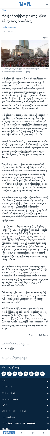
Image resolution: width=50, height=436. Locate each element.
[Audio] (32, 433)
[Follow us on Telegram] (26, 374)
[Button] (45, 37)
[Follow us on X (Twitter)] (9, 374)
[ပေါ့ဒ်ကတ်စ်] (36, 374)
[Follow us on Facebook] (3, 374)
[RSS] (31, 374)
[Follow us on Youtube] (14, 374)
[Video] (22, 433)
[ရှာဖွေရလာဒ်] (43, 433)
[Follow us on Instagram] (20, 374)
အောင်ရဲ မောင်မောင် (8, 27)
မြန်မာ (4, 11)
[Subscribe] (42, 374)
